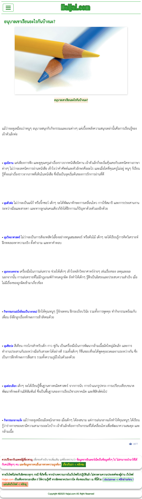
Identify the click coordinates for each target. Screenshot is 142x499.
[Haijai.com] (76, 8)
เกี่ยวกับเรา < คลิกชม (73, 464)
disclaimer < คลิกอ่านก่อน (118, 479)
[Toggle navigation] (8, 8)
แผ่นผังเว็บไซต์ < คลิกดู (15, 484)
